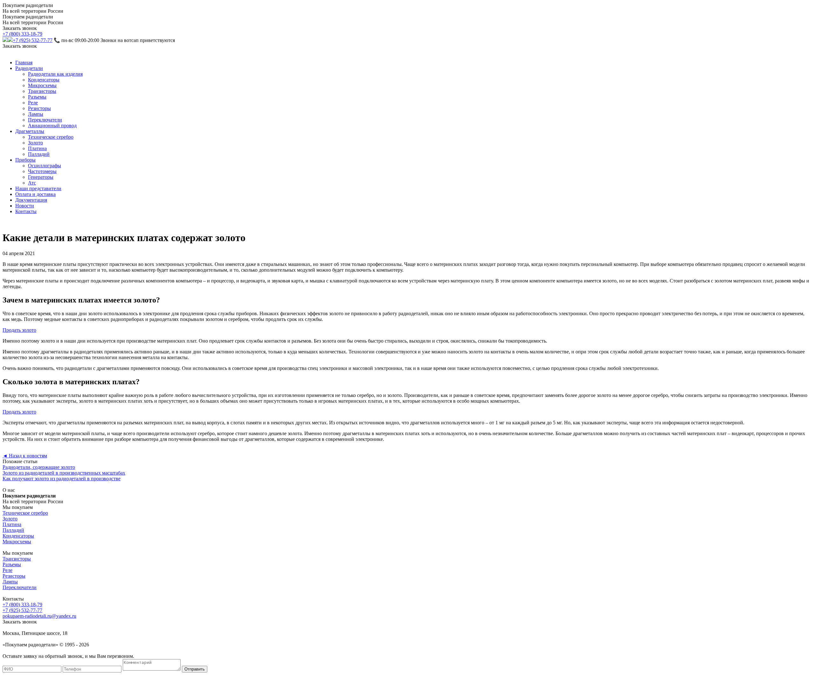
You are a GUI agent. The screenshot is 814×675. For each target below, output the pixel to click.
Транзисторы (42, 91)
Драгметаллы (29, 131)
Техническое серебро (50, 137)
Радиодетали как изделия (55, 74)
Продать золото (19, 330)
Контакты (26, 211)
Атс (32, 182)
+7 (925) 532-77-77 (32, 40)
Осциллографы (44, 165)
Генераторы (40, 177)
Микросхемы (42, 85)
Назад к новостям (25, 455)
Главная (23, 62)
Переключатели (45, 119)
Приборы (25, 160)
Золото (35, 142)
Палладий (39, 154)
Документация (31, 200)
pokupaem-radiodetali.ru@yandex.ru (39, 616)
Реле (33, 102)
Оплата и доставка (35, 194)
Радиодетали (29, 68)
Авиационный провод (52, 125)
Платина (37, 148)
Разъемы (37, 97)
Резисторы (39, 108)
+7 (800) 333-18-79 (22, 34)
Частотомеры (42, 171)
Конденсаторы (43, 79)
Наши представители (38, 188)
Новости (24, 205)
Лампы (35, 114)
